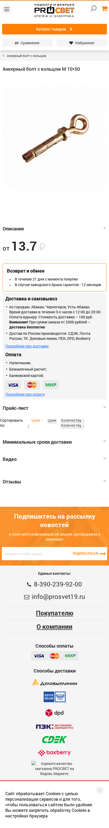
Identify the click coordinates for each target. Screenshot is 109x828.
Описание (13, 228)
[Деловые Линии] (54, 682)
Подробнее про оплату (25, 394)
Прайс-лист (15, 408)
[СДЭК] (54, 739)
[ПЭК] (54, 726)
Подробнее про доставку (27, 346)
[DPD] (54, 712)
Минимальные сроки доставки (37, 442)
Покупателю (54, 613)
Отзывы (12, 481)
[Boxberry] (54, 752)
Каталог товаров (51, 29)
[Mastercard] (31, 385)
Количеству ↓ (72, 425)
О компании (54, 626)
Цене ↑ (37, 420)
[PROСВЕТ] (54, 10)
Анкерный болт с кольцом (26, 56)
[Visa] (12, 385)
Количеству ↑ (72, 420)
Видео (10, 459)
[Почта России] (55, 697)
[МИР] (50, 385)
